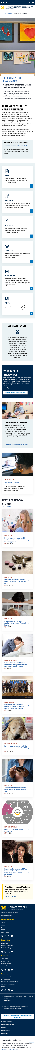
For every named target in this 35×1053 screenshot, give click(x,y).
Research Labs (5, 961)
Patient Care (5, 940)
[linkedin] (9, 970)
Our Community (5, 979)
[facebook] (2, 936)
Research (4, 956)
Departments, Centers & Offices (9, 981)
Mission (3, 925)
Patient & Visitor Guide (7, 945)
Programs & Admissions (7, 977)
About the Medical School (8, 984)
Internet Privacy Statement (10, 1049)
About (3, 922)
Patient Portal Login (6, 948)
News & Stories (5, 932)
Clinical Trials (4, 959)
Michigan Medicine (7, 919)
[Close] (31, 1040)
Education (4, 974)
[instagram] (5, 936)
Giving (3, 929)
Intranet (3, 986)
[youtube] (12, 936)
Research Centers (6, 963)
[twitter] (9, 936)
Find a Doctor (4, 943)
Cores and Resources (6, 966)
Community (4, 927)
